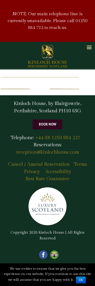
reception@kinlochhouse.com (47, 152)
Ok (81, 280)
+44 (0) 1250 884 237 (57, 138)
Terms (80, 164)
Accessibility (58, 171)
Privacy (32, 171)
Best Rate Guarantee (47, 179)
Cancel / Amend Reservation (39, 164)
